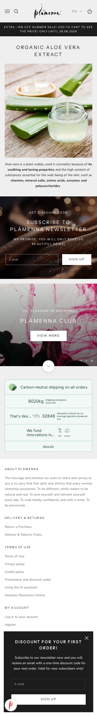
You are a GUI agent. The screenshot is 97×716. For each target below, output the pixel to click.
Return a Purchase (18, 527)
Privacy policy (14, 564)
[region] (48, 325)
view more (48, 336)
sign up (77, 259)
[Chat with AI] (11, 705)
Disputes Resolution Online (25, 595)
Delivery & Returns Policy (23, 534)
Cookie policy (14, 572)
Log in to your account (21, 617)
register (10, 624)
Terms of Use (14, 556)
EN (74, 11)
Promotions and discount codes (28, 579)
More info (48, 446)
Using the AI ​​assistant (21, 587)
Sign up (48, 699)
